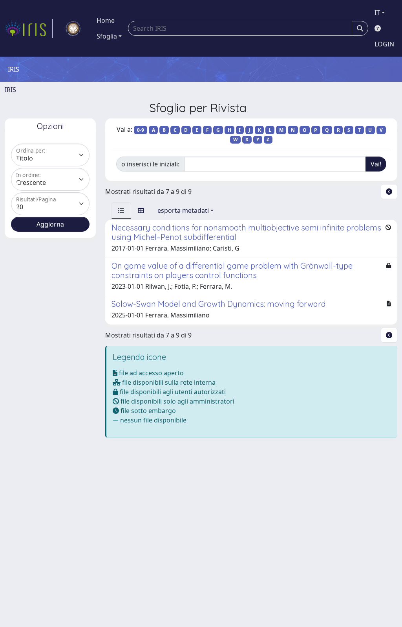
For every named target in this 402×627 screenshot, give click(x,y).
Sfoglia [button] (107, 36)
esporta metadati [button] (183, 210)
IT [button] (377, 12)
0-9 (140, 130)
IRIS (10, 89)
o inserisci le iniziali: (150, 164)
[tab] (121, 210)
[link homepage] (29, 28)
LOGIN (384, 44)
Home (106, 20)
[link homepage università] (73, 28)
